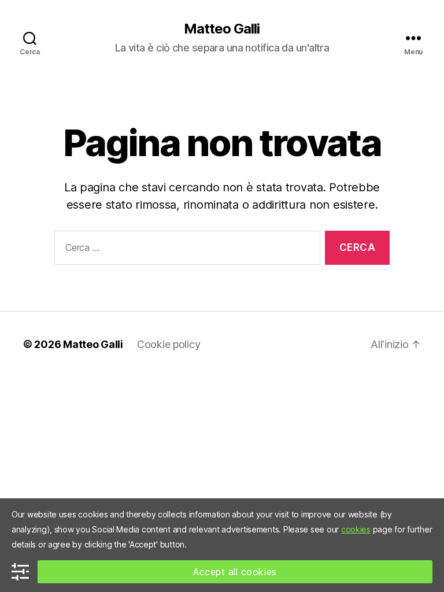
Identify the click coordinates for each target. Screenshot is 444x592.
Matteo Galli (222, 29)
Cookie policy (169, 344)
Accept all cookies (235, 572)
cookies (356, 529)
